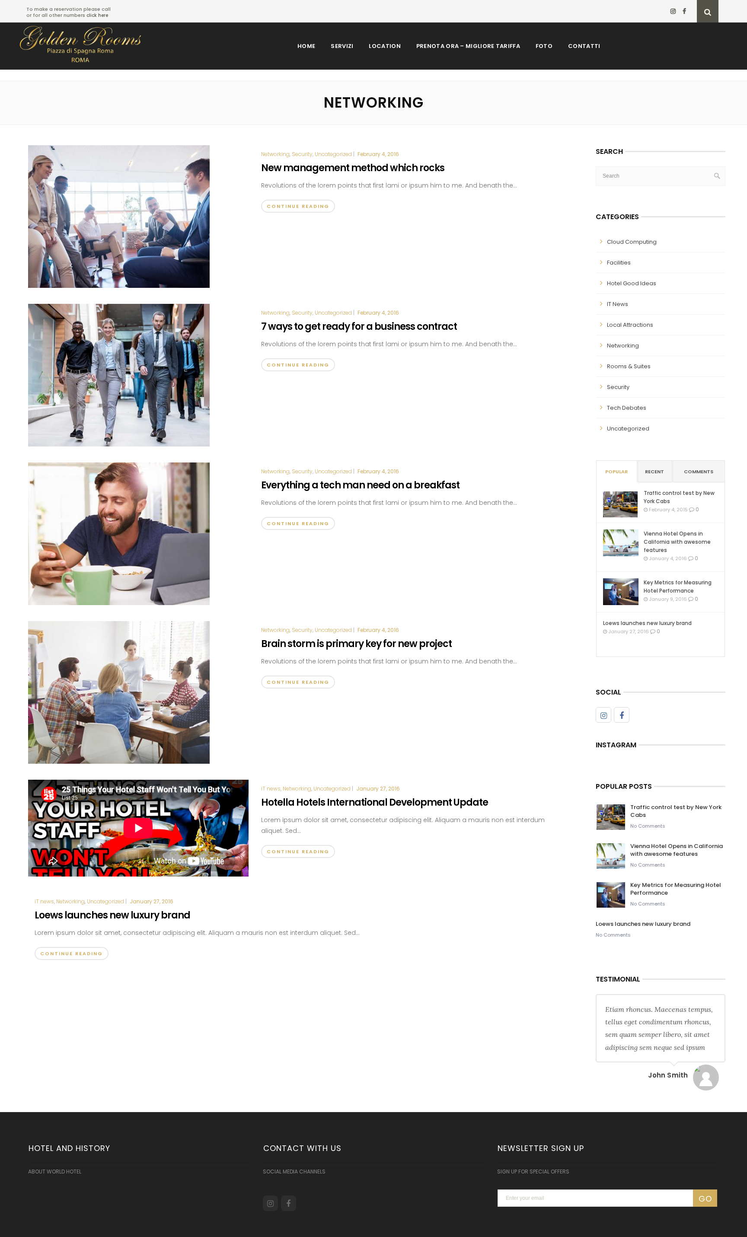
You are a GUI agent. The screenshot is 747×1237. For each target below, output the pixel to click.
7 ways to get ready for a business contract (359, 326)
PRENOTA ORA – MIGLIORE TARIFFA (468, 46)
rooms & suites (629, 366)
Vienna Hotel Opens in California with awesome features (677, 542)
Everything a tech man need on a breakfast (360, 485)
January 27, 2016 (378, 788)
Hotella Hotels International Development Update (374, 802)
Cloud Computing (632, 242)
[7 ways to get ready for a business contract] (119, 374)
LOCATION (384, 46)
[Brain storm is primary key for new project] (119, 692)
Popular (616, 471)
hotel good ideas (631, 283)
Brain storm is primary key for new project (356, 643)
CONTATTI (584, 46)
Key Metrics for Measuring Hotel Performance (678, 586)
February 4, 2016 (378, 154)
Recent (654, 471)
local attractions (630, 325)
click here (97, 15)
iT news (271, 788)
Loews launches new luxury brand (112, 915)
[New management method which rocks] (119, 216)
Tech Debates (626, 408)
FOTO (544, 46)
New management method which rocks (352, 168)
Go (705, 1198)
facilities (619, 262)
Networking (275, 154)
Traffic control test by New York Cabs (679, 497)
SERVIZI (342, 46)
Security (302, 154)
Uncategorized (333, 154)
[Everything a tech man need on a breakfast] (119, 533)
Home (306, 46)
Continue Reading (298, 206)
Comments (698, 471)
